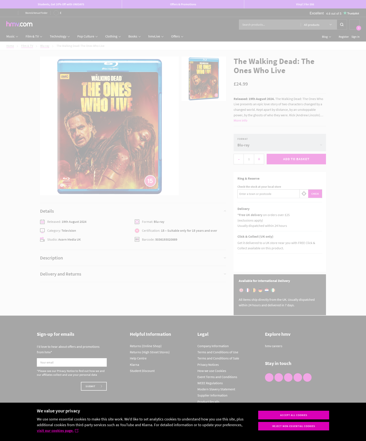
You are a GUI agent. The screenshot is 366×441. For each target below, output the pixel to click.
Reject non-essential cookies (293, 426)
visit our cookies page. (55, 430)
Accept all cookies (293, 415)
